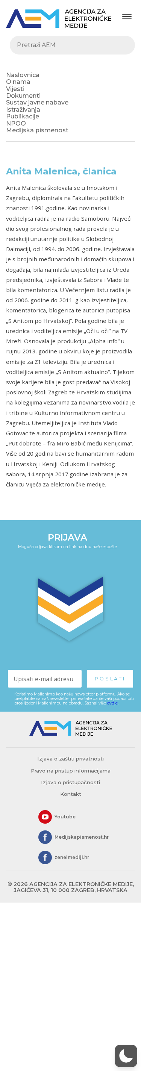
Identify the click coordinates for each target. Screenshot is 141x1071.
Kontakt (70, 794)
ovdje (112, 703)
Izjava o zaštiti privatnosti (70, 759)
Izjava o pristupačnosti (70, 782)
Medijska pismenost (37, 130)
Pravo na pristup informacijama (71, 771)
